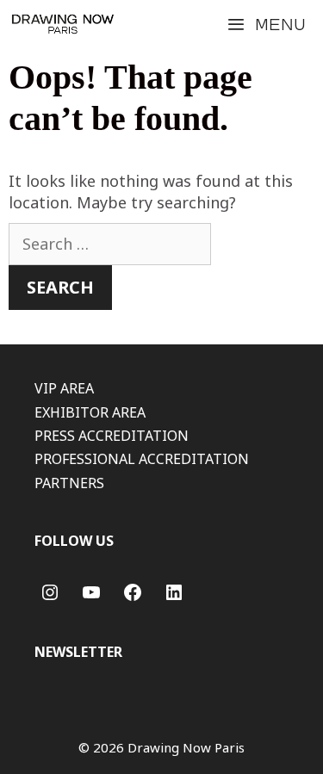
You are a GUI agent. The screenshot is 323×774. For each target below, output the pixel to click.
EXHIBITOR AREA (90, 412)
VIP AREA (64, 388)
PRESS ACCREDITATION (111, 435)
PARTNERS (69, 483)
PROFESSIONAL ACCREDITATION (141, 458)
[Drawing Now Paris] (63, 24)
